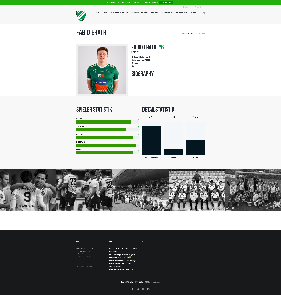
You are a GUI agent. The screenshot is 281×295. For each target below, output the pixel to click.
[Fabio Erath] (102, 70)
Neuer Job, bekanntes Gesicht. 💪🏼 (121, 269)
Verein (193, 13)
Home (97, 13)
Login (187, 7)
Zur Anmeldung (166, 2)
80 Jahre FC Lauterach (119, 13)
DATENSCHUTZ (127, 282)
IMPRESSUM (139, 282)
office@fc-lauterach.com (85, 261)
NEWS (105, 13)
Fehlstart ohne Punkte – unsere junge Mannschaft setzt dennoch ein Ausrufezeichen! (122, 263)
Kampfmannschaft (139, 13)
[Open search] (204, 13)
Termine (154, 13)
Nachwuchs (167, 13)
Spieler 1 (191, 33)
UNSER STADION (181, 13)
